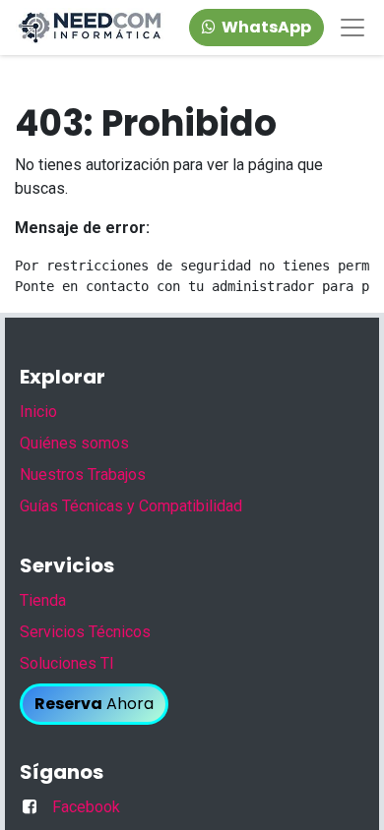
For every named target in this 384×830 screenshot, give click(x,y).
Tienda (43, 600)
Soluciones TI (67, 663)
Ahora (94, 703)
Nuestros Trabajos (83, 474)
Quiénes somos (74, 443)
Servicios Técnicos (85, 631)
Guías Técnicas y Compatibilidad (131, 506)
